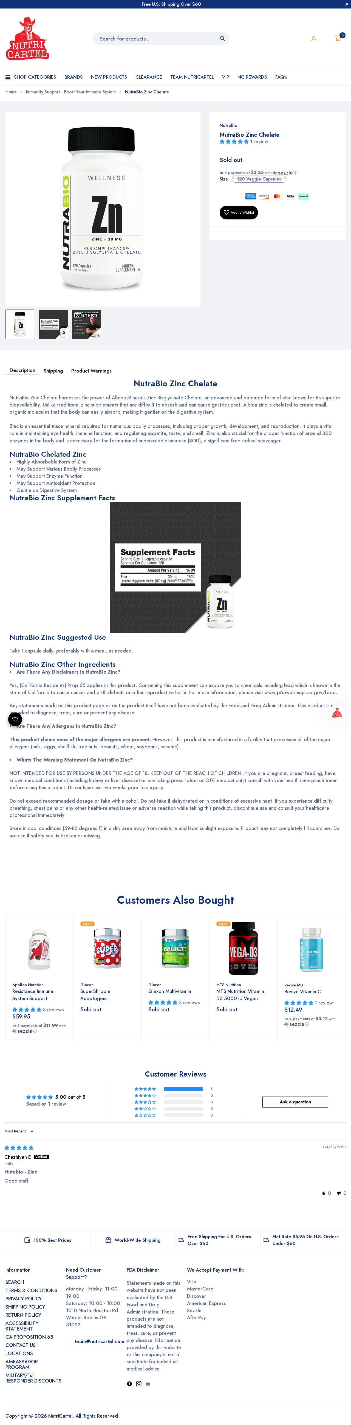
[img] (18, 1147)
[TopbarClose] (347, 4)
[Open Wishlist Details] (326, 38)
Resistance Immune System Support (32, 995)
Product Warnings (91, 370)
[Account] (314, 38)
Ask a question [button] (295, 1102)
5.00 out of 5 (70, 1097)
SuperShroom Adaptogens (95, 995)
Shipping (53, 370)
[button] (235, 141)
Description (22, 370)
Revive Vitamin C (302, 991)
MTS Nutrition (228, 985)
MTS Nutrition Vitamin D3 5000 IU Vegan (240, 995)
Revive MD (293, 985)
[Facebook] (129, 1384)
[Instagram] (138, 1384)
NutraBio (228, 125)
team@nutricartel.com (99, 1341)
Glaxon (87, 985)
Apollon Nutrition (28, 985)
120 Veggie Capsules (259, 179)
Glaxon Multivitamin (169, 991)
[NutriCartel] (27, 39)
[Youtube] (147, 1384)
